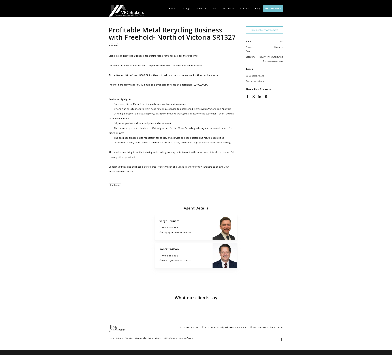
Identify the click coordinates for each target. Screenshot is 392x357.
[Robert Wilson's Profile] (225, 255)
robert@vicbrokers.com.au (176, 260)
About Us (201, 8)
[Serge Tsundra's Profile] (225, 227)
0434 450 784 (170, 227)
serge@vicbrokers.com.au (176, 232)
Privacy (119, 338)
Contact (244, 8)
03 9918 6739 (273, 8)
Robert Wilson (169, 249)
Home (172, 8)
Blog (257, 8)
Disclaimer (129, 338)
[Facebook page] (281, 339)
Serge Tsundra (169, 221)
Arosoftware (187, 338)
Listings (186, 8)
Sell (214, 8)
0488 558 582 (170, 255)
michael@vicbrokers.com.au (268, 327)
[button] (263, 81)
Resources (228, 8)
